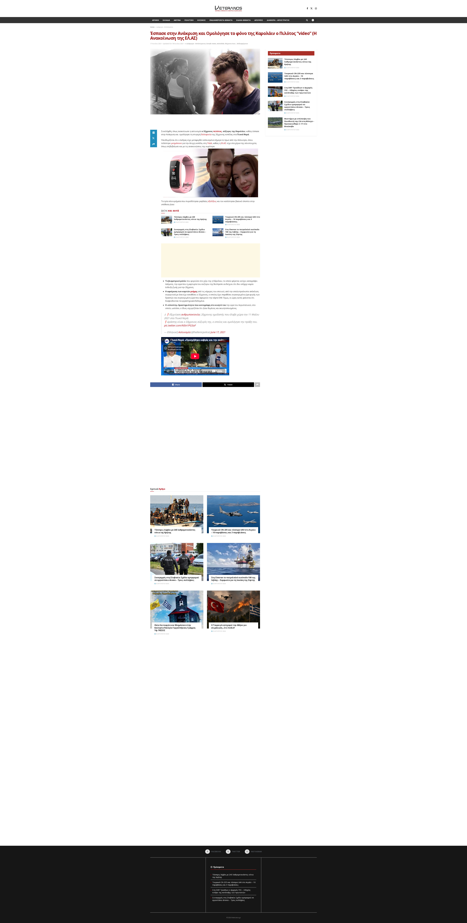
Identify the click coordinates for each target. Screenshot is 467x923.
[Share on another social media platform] (153, 144)
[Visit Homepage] (228, 8)
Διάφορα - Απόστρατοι (164, 27)
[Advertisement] (205, 123)
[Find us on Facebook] (307, 8)
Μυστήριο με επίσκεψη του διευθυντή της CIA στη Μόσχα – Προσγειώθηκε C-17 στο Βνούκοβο (299, 122)
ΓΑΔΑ (209, 143)
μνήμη (193, 291)
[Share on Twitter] (153, 138)
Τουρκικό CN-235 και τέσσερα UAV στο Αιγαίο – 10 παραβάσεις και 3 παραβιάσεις (242, 219)
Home (152, 27)
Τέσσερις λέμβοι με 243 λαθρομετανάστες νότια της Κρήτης (190, 218)
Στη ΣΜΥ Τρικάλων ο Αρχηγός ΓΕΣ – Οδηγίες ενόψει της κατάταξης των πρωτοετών (298, 90)
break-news (211, 43)
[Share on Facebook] (153, 133)
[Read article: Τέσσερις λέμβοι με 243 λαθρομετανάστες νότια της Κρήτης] (166, 220)
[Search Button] (307, 20)
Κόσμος (201, 20)
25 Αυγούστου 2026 (181, 222)
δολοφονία (206, 134)
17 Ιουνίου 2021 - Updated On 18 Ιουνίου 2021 (167, 43)
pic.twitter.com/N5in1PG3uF (180, 325)
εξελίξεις (212, 201)
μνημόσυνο (176, 143)
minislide (220, 43)
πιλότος (217, 131)
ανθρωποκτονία (190, 314)
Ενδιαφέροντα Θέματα (221, 20)
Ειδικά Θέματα (243, 20)
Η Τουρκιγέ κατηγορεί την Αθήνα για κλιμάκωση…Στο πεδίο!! (229, 626)
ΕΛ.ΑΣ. (223, 143)
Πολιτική (188, 20)
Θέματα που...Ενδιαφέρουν (236, 43)
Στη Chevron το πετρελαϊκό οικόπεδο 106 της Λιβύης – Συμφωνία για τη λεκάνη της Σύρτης (242, 231)
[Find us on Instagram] (316, 8)
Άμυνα (177, 20)
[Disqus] (205, 673)
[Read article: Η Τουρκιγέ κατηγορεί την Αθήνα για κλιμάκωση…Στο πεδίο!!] (233, 610)
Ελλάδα (166, 20)
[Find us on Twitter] (311, 8)
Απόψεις (258, 20)
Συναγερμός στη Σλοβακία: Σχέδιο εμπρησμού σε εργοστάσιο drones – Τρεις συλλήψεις (190, 231)
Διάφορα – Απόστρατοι (278, 20)
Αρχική (155, 20)
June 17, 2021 (218, 332)
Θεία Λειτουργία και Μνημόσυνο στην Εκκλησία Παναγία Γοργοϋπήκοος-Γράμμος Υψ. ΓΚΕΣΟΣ (175, 628)
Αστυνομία (184, 332)
